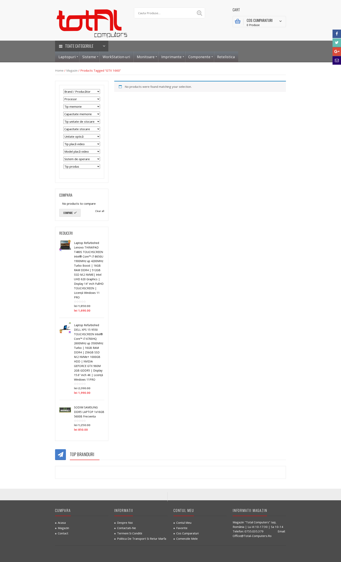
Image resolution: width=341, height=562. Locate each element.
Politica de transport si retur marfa (141, 539)
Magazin (72, 70)
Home (59, 70)
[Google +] (337, 51)
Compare (68, 213)
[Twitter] (337, 42)
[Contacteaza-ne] (337, 60)
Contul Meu (183, 523)
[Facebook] (337, 34)
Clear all (99, 211)
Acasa (62, 523)
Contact (63, 533)
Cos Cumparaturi (187, 533)
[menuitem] (67, 56)
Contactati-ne (126, 528)
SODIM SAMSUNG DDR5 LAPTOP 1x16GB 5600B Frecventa (89, 411)
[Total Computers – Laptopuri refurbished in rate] (91, 23)
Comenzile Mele (187, 539)
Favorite (181, 528)
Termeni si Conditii (129, 533)
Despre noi (125, 523)
